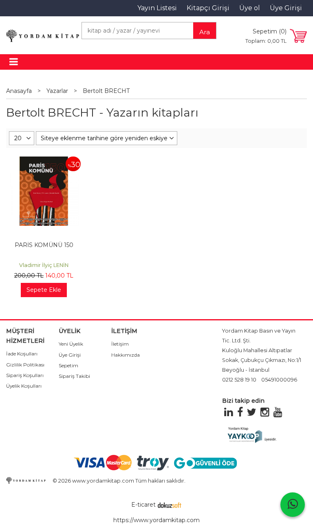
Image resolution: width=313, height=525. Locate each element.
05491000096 (279, 380)
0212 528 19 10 (239, 380)
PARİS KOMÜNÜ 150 (44, 245)
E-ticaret (143, 504)
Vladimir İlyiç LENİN (43, 265)
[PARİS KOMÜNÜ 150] (43, 160)
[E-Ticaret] (169, 504)
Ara (204, 32)
